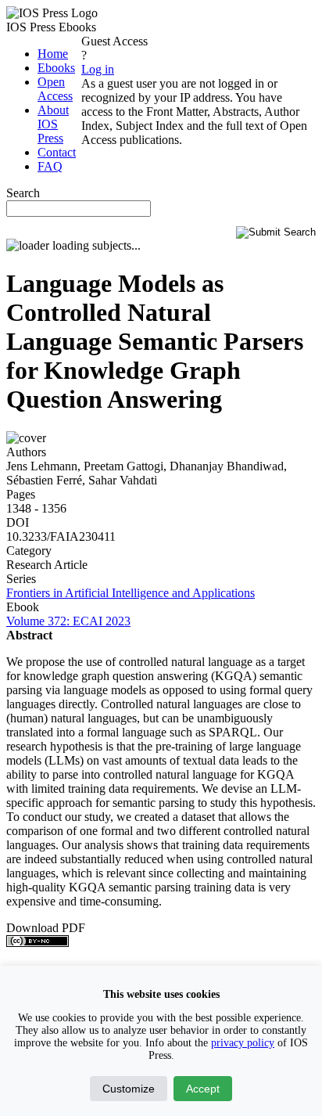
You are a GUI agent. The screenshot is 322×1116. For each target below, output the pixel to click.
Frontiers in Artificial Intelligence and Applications (130, 592)
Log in (97, 69)
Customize (128, 1088)
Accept (203, 1088)
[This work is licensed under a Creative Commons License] (37, 942)
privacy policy (242, 1043)
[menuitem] (53, 53)
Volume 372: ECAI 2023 (68, 621)
